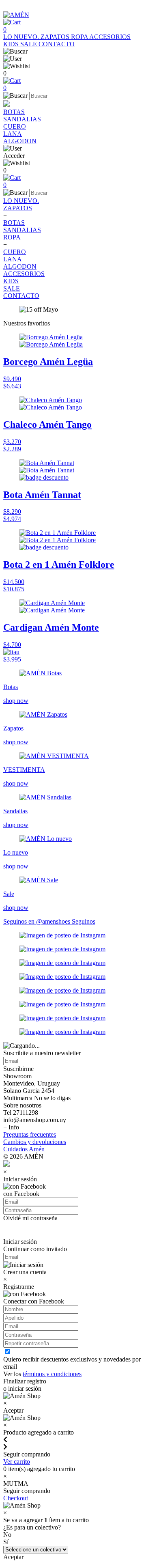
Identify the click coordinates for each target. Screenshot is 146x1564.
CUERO (14, 126)
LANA (12, 133)
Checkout (15, 1498)
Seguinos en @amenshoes (37, 921)
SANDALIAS (22, 119)
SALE (29, 44)
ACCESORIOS (110, 36)
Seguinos (83, 921)
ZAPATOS (56, 36)
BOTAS (14, 111)
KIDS (11, 44)
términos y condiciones (52, 1373)
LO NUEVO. (22, 36)
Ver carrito (16, 1461)
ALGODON (19, 141)
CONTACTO (57, 44)
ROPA (80, 36)
